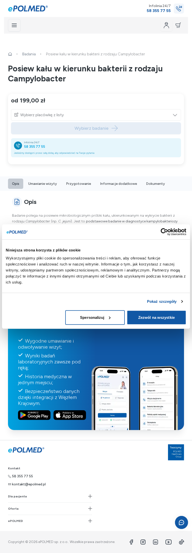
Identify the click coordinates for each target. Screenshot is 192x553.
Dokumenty (155, 184)
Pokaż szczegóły (162, 301)
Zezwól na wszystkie (156, 317)
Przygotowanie (78, 184)
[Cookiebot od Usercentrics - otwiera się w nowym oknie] (164, 232)
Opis (15, 184)
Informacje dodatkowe (118, 184)
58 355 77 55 (34, 147)
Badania (29, 54)
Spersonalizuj (92, 317)
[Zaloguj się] (166, 25)
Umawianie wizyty (42, 184)
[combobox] (99, 114)
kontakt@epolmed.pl (29, 484)
